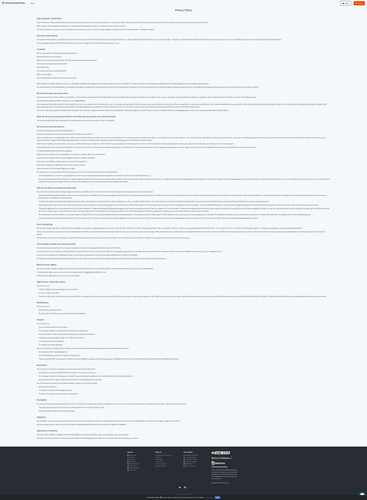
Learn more (209, 497)
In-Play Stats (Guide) (190, 461)
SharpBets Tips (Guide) (191, 455)
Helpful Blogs (189, 464)
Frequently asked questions (163, 455)
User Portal (132, 470)
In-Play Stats (132, 461)
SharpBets (132, 457)
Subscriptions (133, 455)
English (33, 3)
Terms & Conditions (160, 464)
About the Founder (190, 466)
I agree (217, 497)
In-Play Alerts (132, 466)
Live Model (132, 459)
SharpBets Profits (134, 468)
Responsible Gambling (219, 467)
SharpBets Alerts (134, 464)
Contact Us (158, 457)
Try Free (360, 3)
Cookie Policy (79, 101)
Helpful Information (160, 466)
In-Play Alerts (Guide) (191, 459)
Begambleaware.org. (221, 476)
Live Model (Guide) (190, 457)
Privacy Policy (159, 461)
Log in (347, 3)
